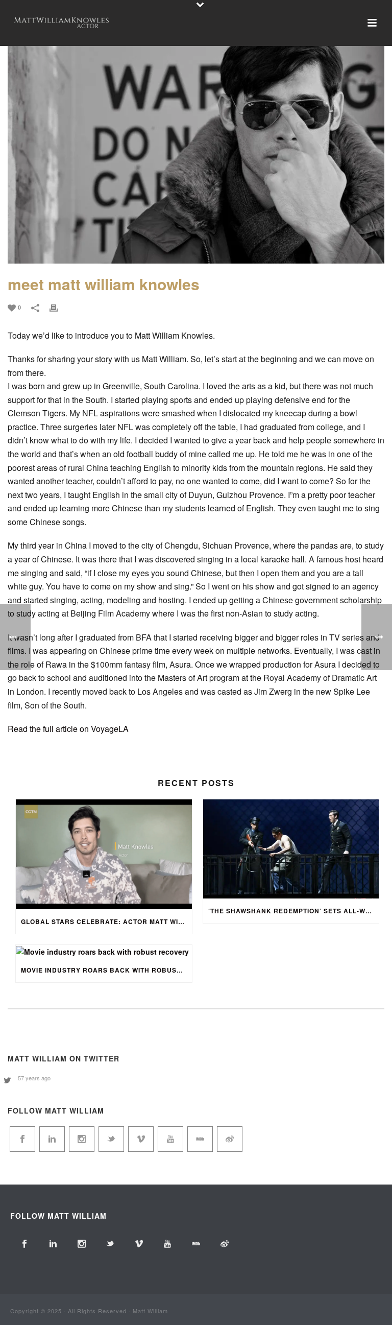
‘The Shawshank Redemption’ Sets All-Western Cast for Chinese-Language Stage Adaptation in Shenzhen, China (293, 910)
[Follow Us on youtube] (170, 1139)
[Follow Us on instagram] (81, 1139)
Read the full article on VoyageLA (68, 729)
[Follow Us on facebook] (22, 1139)
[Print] (59, 307)
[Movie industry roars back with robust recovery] (104, 951)
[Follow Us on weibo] (229, 1139)
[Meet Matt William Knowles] (196, 138)
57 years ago (34, 1078)
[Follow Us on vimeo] (141, 1139)
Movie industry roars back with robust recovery (106, 970)
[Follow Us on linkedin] (52, 1139)
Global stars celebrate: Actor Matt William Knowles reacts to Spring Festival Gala (106, 921)
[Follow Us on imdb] (200, 1139)
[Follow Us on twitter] (111, 1139)
